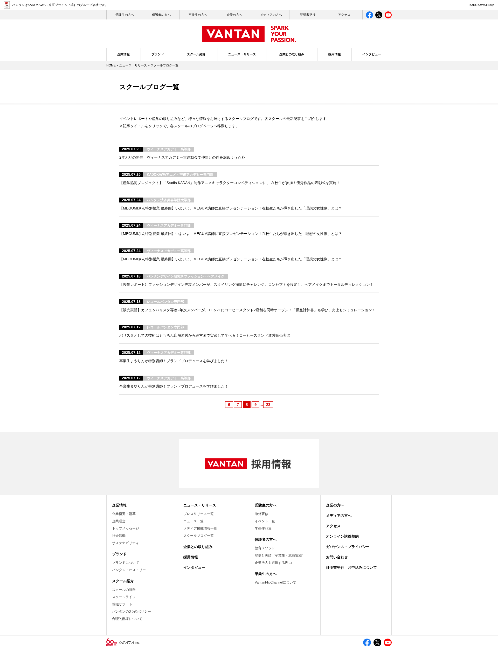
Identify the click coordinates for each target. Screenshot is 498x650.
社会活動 (119, 536)
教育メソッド (265, 548)
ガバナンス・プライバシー (348, 547)
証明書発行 (307, 15)
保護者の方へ (161, 15)
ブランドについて (125, 563)
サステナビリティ (125, 543)
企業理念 (119, 521)
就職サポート (122, 604)
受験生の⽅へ (124, 15)
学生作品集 (263, 528)
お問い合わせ (337, 557)
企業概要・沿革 (124, 514)
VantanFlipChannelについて (275, 582)
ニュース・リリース (242, 54)
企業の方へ (234, 15)
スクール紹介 (196, 54)
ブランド (157, 54)
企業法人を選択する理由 (273, 563)
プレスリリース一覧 (198, 514)
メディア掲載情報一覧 (200, 528)
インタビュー (371, 54)
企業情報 (123, 54)
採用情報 (334, 54)
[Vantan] (249, 39)
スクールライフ (124, 597)
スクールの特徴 (124, 590)
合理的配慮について (127, 619)
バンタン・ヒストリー (129, 570)
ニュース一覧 (193, 521)
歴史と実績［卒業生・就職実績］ (280, 555)
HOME (111, 65)
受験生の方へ (265, 505)
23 (268, 404)
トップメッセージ (125, 528)
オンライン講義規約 (342, 536)
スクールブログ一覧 (198, 536)
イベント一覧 (265, 521)
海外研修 (261, 514)
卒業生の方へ (198, 15)
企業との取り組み (291, 54)
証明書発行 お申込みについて (351, 567)
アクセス (344, 15)
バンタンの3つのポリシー (131, 611)
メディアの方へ (271, 15)
